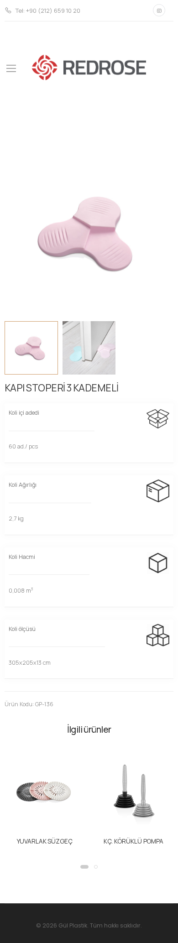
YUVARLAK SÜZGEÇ (45, 841)
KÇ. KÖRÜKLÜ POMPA (133, 841)
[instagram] (159, 10)
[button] (84, 867)
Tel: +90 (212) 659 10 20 (48, 10)
